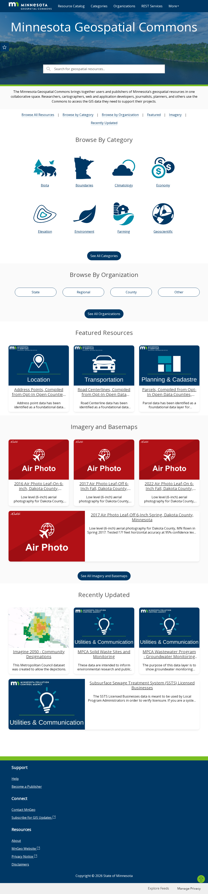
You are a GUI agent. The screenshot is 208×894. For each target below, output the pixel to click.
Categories (99, 6)
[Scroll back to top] (201, 879)
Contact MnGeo (23, 809)
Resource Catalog (71, 6)
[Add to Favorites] (4, 47)
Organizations (124, 6)
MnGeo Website (24, 848)
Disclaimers (20, 864)
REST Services (151, 6)
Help (15, 778)
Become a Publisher (27, 786)
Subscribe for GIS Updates (32, 817)
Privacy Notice (23, 856)
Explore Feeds (158, 888)
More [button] (173, 6)
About (16, 840)
